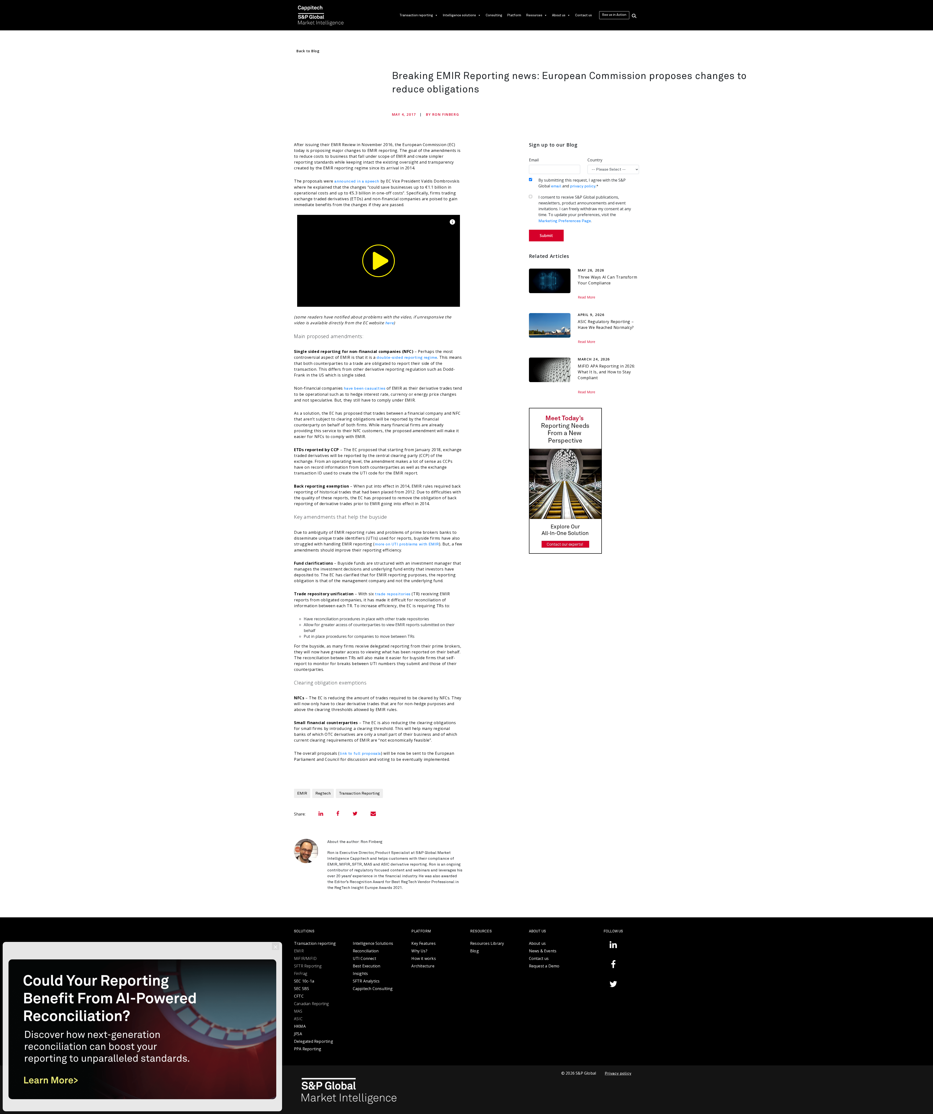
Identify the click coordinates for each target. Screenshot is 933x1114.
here (389, 323)
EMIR (302, 793)
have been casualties (364, 388)
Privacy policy (618, 1073)
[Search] (634, 15)
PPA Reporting (307, 1049)
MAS (298, 1011)
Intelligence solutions (459, 15)
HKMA (300, 1026)
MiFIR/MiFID (305, 958)
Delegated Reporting (313, 1041)
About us (558, 15)
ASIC (298, 1018)
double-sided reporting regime (407, 358)
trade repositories (393, 594)
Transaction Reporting (359, 793)
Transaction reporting (416, 15)
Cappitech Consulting (373, 988)
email (556, 186)
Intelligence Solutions (373, 943)
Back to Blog (307, 51)
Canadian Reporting (311, 1003)
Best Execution (366, 966)
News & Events (543, 951)
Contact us (583, 15)
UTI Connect (364, 958)
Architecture (422, 966)
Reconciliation (366, 951)
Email (534, 160)
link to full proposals (360, 753)
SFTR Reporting (307, 966)
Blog (474, 951)
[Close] (275, 946)
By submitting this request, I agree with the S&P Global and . (582, 183)
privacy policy (583, 186)
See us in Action (614, 15)
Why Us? (419, 951)
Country (594, 160)
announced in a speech (356, 181)
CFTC (299, 996)
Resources (534, 15)
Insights (360, 973)
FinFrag (300, 973)
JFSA (298, 1033)
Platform (514, 15)
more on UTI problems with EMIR (407, 544)
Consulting (494, 15)
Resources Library (487, 943)
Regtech (323, 793)
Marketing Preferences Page (564, 221)
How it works (423, 958)
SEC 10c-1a (304, 981)
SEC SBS (301, 988)
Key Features (423, 943)
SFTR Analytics (366, 981)
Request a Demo (544, 966)
